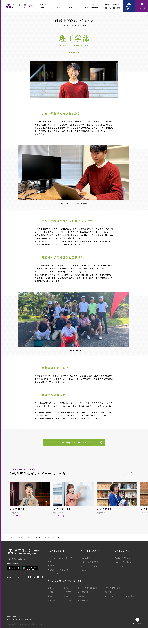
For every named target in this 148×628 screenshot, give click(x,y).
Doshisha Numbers (123, 562)
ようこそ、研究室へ (89, 566)
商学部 (66, 596)
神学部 (50, 592)
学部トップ (52, 588)
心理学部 (108, 592)
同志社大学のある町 (122, 558)
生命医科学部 (83, 600)
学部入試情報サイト (128, 8)
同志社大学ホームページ (15, 616)
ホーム (13, 537)
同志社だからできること (25, 537)
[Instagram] (42, 578)
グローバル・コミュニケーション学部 (119, 596)
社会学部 (51, 600)
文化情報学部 (83, 592)
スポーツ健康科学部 (112, 588)
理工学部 (81, 596)
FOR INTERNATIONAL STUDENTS (19, 619)
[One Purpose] (20, 6)
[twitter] (110, 8)
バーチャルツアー (121, 566)
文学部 (50, 596)
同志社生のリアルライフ (90, 558)
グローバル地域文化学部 (87, 588)
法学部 (66, 588)
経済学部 (67, 592)
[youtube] (114, 8)
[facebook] (106, 8)
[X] (34, 577)
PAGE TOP (137, 623)
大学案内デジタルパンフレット (17, 559)
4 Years (51, 565)
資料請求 (141, 8)
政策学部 (67, 600)
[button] (123, 472)
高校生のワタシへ (88, 570)
